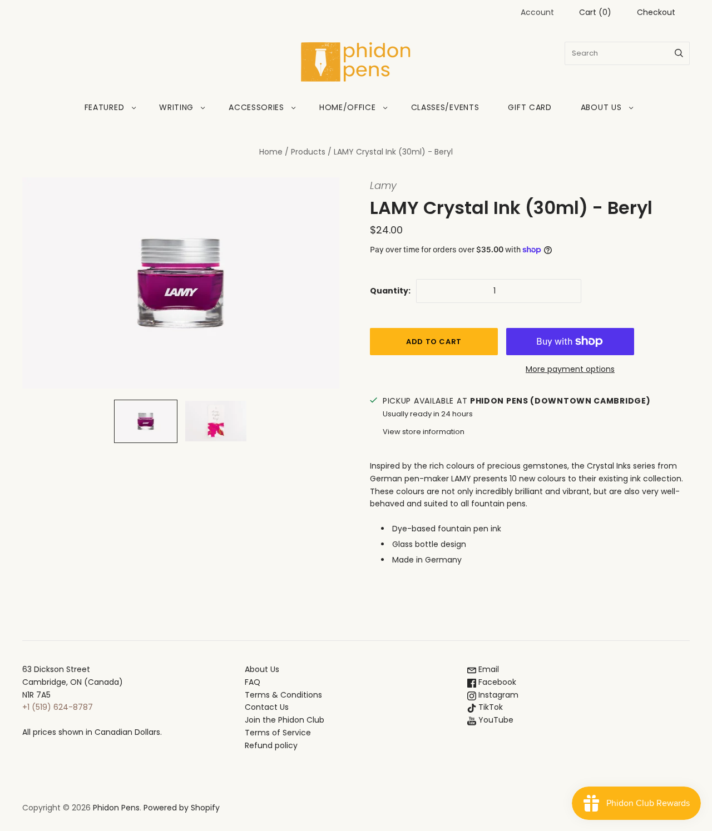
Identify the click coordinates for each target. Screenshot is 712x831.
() (595, 12)
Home (271, 151)
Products (308, 151)
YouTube (494, 719)
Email (487, 669)
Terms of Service (278, 732)
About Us (601, 107)
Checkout (656, 12)
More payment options (570, 369)
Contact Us (267, 707)
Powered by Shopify (182, 807)
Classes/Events (445, 107)
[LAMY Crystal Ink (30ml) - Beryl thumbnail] (145, 421)
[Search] (679, 53)
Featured (105, 107)
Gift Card (529, 107)
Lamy (383, 185)
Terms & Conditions (283, 694)
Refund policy (271, 745)
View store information (423, 431)
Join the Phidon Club (284, 719)
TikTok (489, 707)
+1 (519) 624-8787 (57, 707)
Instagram (497, 694)
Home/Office (347, 107)
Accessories (256, 107)
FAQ (252, 682)
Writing (176, 107)
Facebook (496, 682)
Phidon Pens (116, 807)
